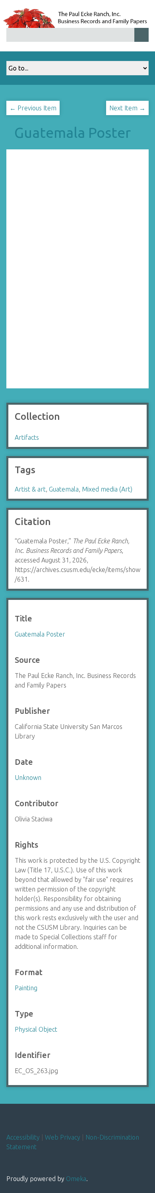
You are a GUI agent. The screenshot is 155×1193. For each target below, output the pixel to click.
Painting (26, 987)
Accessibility (23, 1137)
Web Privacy (62, 1137)
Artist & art (30, 489)
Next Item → (127, 108)
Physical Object (36, 1029)
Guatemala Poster (72, 132)
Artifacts (27, 437)
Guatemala (64, 489)
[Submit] (141, 35)
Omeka (76, 1178)
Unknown (28, 777)
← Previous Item (33, 108)
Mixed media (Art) (107, 489)
